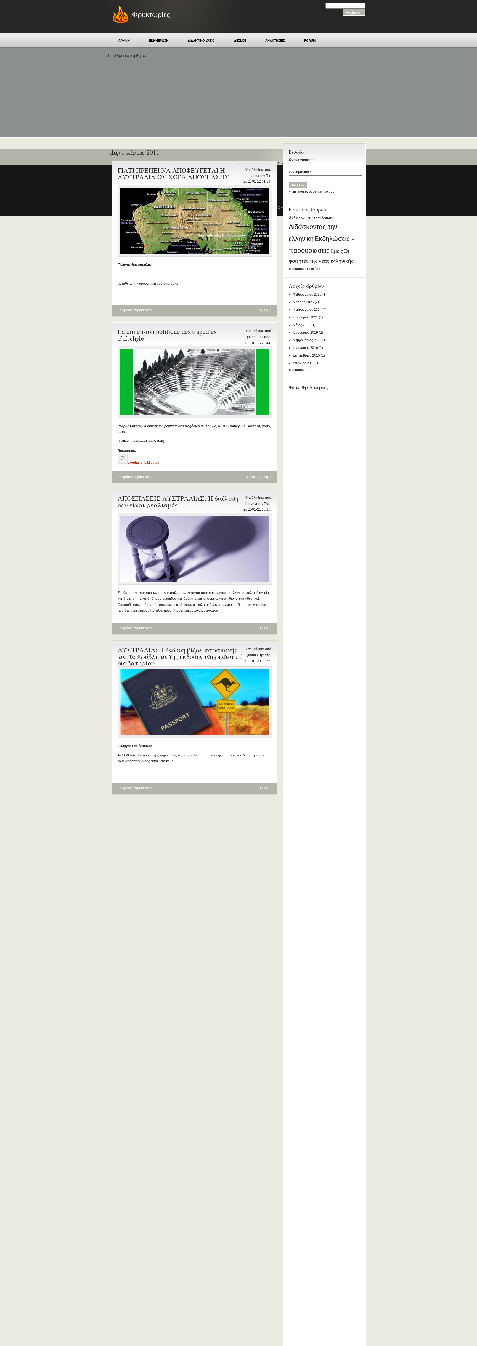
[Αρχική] (117, 22)
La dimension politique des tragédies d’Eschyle (167, 335)
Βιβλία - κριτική (300, 217)
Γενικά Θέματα (322, 217)
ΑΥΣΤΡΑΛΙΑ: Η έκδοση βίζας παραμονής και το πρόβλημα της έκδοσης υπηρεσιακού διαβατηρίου (180, 656)
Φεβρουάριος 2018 (307, 340)
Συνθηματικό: (300, 172)
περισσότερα (298, 370)
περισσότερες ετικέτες (304, 269)
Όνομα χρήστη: (302, 160)
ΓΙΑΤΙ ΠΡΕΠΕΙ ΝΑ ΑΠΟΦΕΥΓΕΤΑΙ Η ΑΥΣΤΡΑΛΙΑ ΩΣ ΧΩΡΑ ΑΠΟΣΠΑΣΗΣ (173, 173)
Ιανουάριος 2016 (305, 348)
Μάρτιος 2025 (303, 302)
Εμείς (336, 251)
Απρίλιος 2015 (304, 363)
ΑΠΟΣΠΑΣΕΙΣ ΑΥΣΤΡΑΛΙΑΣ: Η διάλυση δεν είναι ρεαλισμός (178, 501)
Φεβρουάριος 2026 (307, 294)
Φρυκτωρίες (151, 14)
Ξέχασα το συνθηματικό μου (314, 191)
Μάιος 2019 (302, 325)
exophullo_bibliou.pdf (144, 462)
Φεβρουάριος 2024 (307, 310)
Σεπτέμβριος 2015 (306, 355)
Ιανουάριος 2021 (305, 317)
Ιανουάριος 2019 (305, 332)
